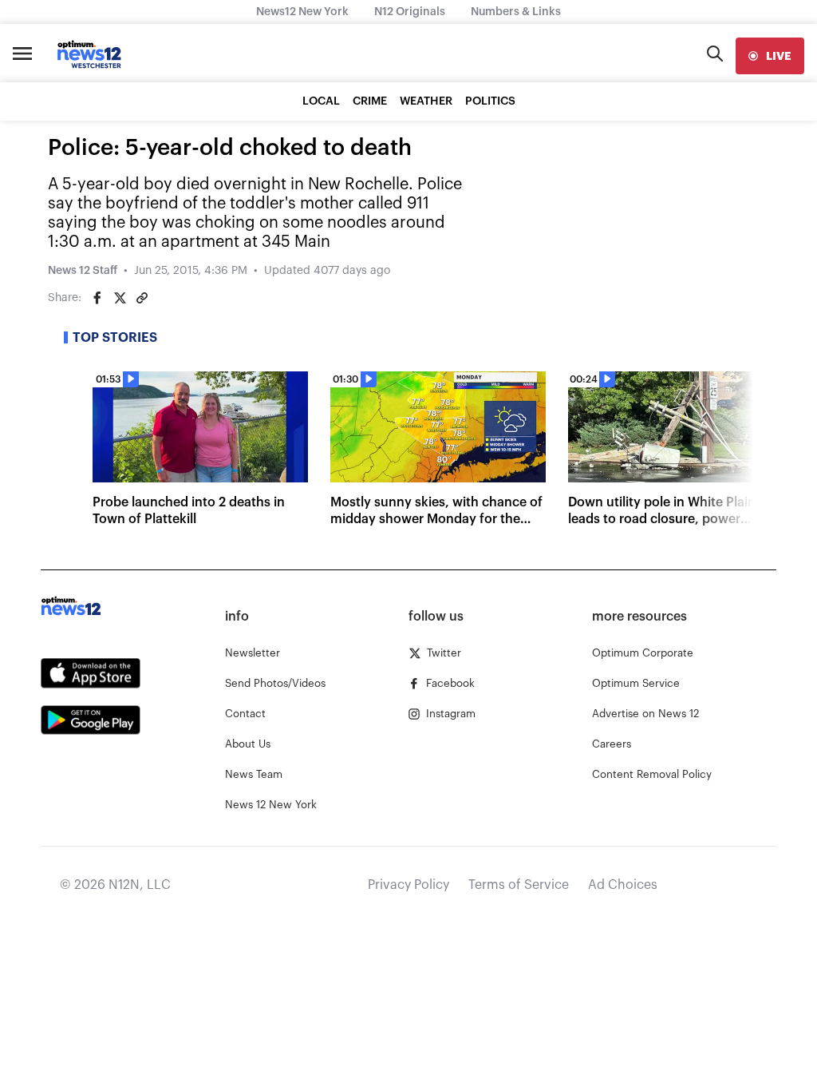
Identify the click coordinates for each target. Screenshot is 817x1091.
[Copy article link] (142, 298)
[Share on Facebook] (97, 298)
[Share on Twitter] (119, 298)
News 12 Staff (82, 270)
